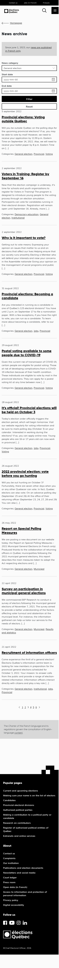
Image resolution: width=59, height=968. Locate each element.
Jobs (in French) (30, 2)
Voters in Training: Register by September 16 (25, 176)
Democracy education (27, 214)
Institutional (18, 217)
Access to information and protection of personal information (25, 893)
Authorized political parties (17, 809)
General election (23, 153)
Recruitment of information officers (29, 652)
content (18, 732)
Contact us (13, 2)
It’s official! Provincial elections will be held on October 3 (29, 410)
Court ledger (10, 877)
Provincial (39, 153)
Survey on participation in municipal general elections (24, 591)
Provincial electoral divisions (18, 805)
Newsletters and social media (19, 872)
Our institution (11, 863)
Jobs (36, 330)
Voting (49, 153)
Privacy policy (10, 900)
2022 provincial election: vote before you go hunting (25, 473)
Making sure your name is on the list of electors (29, 795)
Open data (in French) (15, 887)
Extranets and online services (19, 835)
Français (46, 2)
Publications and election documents (23, 867)
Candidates (9, 800)
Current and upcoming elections (20, 790)
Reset (29, 106)
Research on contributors (17, 822)
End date (7, 85)
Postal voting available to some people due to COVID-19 (26, 353)
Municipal (39, 568)
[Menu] (55, 10)
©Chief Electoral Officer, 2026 (17, 948)
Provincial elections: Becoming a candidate (27, 296)
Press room (9, 882)
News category (10, 62)
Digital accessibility (13, 904)
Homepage (16, 22)
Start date (7, 74)
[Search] (44, 10)
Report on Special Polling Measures (21, 530)
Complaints (9, 858)
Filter (29, 99)
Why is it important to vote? (23, 237)
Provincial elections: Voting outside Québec (23, 119)
